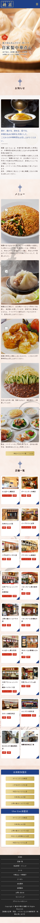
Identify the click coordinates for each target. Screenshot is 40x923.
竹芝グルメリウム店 (20, 791)
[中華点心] (20, 282)
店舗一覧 (20, 861)
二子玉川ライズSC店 (20, 785)
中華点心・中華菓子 (20, 875)
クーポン (20, 879)
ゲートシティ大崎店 (20, 778)
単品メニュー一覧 (20, 453)
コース (20, 870)
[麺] (20, 380)
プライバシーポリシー (20, 901)
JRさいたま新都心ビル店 (20, 836)
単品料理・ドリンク (20, 866)
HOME (20, 857)
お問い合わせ (20, 892)
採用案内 (20, 888)
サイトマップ (20, 897)
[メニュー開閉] (37, 4)
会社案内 (20, 883)
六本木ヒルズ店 (20, 797)
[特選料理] (20, 336)
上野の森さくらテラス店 (20, 803)
